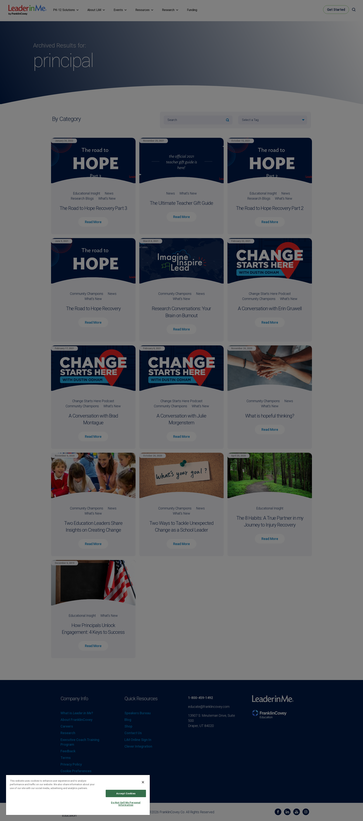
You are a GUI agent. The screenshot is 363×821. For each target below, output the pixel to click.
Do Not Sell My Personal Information (125, 803)
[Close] (143, 782)
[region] (78, 795)
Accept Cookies (125, 793)
